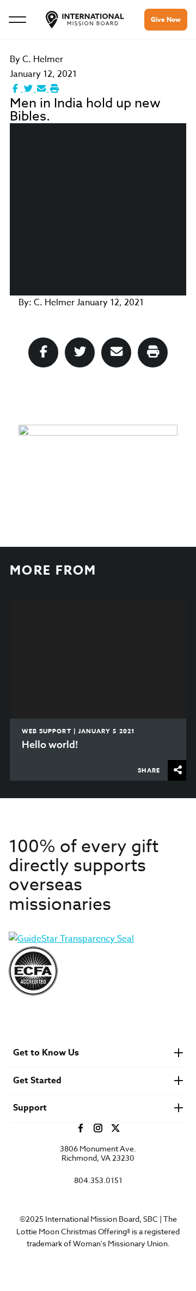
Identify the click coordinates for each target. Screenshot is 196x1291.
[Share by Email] (42, 88)
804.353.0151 (98, 1180)
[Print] (54, 88)
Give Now (166, 19)
